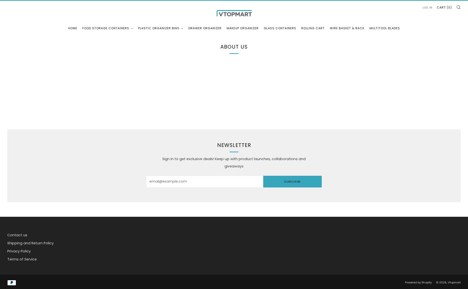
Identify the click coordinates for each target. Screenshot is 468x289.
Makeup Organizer (243, 28)
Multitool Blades (385, 28)
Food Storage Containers (105, 28)
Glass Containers (280, 28)
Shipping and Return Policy (30, 243)
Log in (427, 8)
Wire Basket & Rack (347, 28)
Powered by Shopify (418, 282)
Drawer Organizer (205, 28)
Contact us (17, 235)
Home (72, 28)
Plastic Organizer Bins (158, 28)
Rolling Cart (313, 28)
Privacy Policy (19, 251)
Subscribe (292, 182)
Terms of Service (22, 259)
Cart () (444, 7)
